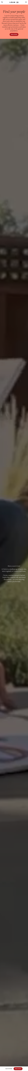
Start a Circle (14, 34)
